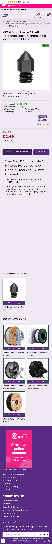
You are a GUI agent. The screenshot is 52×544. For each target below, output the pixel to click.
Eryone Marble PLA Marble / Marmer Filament (14, 353)
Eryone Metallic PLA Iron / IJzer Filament (38, 386)
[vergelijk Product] (48, 541)
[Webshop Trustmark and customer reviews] (19, 449)
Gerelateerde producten (14, 319)
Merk (8, 21)
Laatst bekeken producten (15, 273)
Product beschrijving (17, 151)
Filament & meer (20, 21)
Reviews (41, 151)
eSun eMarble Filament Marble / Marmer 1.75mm (38, 353)
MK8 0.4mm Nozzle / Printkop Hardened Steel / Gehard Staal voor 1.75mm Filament (14, 307)
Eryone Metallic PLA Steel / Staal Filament (14, 386)
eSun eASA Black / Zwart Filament (14, 419)
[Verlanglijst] (44, 541)
